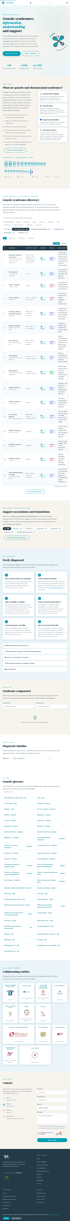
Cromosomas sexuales (9, 1196)
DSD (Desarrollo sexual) (9, 1199)
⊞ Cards (64, 243)
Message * (40, 1112)
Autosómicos (6, 1202)
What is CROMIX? (30, 53)
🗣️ (30, 3)
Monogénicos (6, 1205)
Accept (6, 1218)
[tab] (7, 229)
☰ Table (56, 243)
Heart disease (7, 225)
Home (38, 1159)
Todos (4, 1193)
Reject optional (16, 1218)
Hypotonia (42, 222)
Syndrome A (7, 703)
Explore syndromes (11, 53)
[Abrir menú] (67, 2)
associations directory (56, 587)
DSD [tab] (29, 528)
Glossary (39, 1177)
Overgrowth (38, 225)
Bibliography (40, 1180)
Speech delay (29, 225)
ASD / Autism (51, 222)
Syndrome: (6, 758)
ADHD (58, 222)
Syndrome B (40, 703)
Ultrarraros (6, 1208)
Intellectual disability (18, 225)
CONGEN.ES (18, 1173)
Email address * (41, 1096)
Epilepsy (18, 222)
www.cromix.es (41, 1196)
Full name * (40, 1089)
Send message (52, 1140)
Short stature (26, 222)
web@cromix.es (41, 1193)
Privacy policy (57, 1126)
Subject (39, 1104)
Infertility (34, 222)
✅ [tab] (27, 532)
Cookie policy (40, 1202)
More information (54, 1214)
